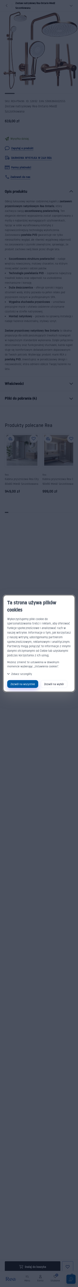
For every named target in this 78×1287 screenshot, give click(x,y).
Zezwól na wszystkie (22, 684)
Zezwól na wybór (54, 684)
